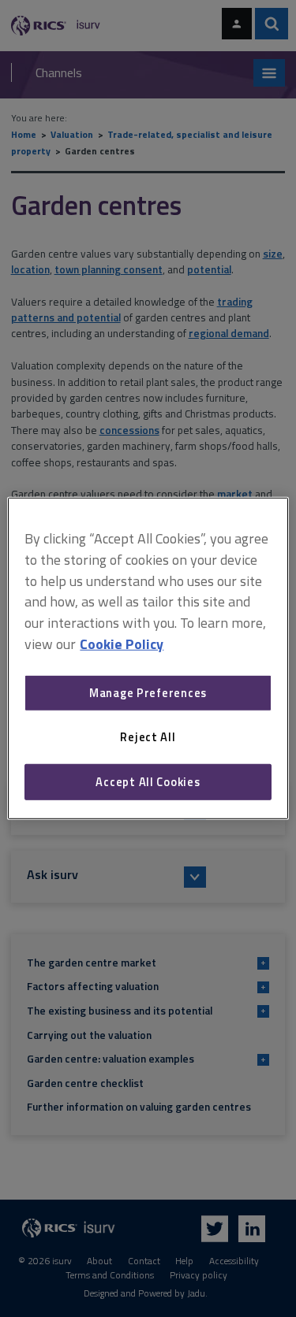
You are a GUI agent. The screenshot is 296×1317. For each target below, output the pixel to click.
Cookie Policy (121, 644)
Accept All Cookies (148, 782)
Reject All (147, 737)
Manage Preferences (148, 693)
